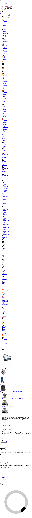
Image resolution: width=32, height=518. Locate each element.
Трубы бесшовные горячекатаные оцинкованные (5, 204)
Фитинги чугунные (4, 69)
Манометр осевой (5, 146)
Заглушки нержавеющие (5, 57)
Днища (5, 50)
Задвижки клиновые (4, 97)
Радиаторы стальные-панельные (4, 336)
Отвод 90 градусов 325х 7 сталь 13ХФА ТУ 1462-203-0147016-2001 (9, 414)
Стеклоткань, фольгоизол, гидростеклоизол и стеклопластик (5, 283)
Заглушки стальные (4, 60)
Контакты (3, 4)
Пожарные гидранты (4, 135)
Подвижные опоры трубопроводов (5, 254)
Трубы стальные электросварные (5, 186)
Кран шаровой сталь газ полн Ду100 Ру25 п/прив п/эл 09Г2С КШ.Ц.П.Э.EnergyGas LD (12, 398)
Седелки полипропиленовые (6, 228)
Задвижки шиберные (4, 99)
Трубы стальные (4, 184)
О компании (3, 2)
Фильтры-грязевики (4, 138)
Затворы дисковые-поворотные (5, 124)
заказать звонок (2, 13)
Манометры (6, 144)
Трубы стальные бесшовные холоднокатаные (5, 189)
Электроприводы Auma (5, 154)
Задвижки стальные (4, 96)
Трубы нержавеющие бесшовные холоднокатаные (5, 212)
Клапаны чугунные (4, 113)
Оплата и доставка (4, 3)
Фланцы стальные (4, 22)
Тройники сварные (4, 46)
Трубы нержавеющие (4, 207)
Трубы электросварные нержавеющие (5, 209)
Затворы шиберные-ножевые (4, 122)
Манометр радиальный (5, 145)
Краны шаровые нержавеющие (5, 84)
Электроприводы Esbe (5, 168)
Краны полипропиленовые (6, 229)
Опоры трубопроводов (4, 251)
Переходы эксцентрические (5, 41)
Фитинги (5, 63)
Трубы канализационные (4, 237)
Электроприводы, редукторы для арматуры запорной (4, 150)
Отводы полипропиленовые (6, 221)
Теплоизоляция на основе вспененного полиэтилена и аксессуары (4, 270)
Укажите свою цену (3, 449)
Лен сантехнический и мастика (4, 297)
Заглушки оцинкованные (5, 59)
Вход (2, 5)
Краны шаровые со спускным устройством (5, 86)
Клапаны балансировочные (5, 109)
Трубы (5, 181)
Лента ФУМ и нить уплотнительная (5, 301)
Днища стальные (5, 51)
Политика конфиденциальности (6, 478)
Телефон (1, 450)
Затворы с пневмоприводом (5, 127)
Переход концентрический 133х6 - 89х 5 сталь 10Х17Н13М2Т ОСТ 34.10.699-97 (11, 391)
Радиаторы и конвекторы (5, 330)
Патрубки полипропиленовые (6, 232)
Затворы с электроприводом (5, 125)
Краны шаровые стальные (5, 81)
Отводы (5, 29)
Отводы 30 (4, 36)
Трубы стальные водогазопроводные (6, 187)
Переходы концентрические (5, 39)
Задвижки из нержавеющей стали (5, 101)
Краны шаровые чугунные (5, 83)
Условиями (27, 452)
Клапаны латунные (4, 111)
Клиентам (3, 477)
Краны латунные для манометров (5, 88)
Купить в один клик (6, 441)
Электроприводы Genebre (4, 157)
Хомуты (5, 321)
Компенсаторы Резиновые (4, 248)
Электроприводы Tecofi (4, 179)
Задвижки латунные (4, 94)
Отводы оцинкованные (5, 31)
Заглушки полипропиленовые (6, 231)
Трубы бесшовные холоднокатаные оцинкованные (5, 201)
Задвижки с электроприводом (5, 102)
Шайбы (5, 316)
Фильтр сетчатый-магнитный (4, 141)
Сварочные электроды (4, 327)
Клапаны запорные (4, 107)
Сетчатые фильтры (4, 139)
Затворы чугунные (4, 131)
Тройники (5, 45)
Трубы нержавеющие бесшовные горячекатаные (5, 214)
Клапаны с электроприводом (5, 117)
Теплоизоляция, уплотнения (4, 265)
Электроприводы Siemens (4, 172)
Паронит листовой (4, 294)
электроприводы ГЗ (4, 165)
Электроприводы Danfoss (4, 161)
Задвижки (5, 92)
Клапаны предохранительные (6, 110)
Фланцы (5, 21)
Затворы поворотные (5, 129)
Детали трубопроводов (4, 18)
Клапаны (5, 105)
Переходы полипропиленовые (6, 224)
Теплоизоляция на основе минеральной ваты (4, 279)
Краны (5, 79)
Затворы (5, 120)
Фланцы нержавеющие (5, 23)
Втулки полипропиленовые (6, 225)
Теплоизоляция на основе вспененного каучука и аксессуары (5, 275)
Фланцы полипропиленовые (6, 227)
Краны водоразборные (5, 89)
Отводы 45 (4, 35)
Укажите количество (3, 448)
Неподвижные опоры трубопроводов (5, 258)
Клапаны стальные (4, 114)
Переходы (5, 38)
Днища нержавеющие (5, 54)
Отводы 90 (4, 34)
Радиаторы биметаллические (4, 333)
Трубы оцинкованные (4, 195)
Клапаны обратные (4, 106)
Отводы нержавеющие (5, 32)
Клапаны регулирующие (5, 116)
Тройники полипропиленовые (6, 223)
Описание (3, 416)
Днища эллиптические (5, 52)
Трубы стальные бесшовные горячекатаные (5, 191)
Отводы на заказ (5, 33)
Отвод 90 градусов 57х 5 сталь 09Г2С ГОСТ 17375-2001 (7, 406)
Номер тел (2, 483)
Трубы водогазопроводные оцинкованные (6, 199)
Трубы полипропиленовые (4, 218)
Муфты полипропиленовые (6, 220)
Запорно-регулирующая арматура (4, 76)
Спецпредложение (4, 340)
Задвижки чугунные (4, 93)
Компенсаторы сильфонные (4, 244)
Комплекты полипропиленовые (6, 234)
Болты (5, 311)
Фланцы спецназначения (5, 26)
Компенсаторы (4, 240)
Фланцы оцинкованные (5, 25)
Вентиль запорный (4, 134)
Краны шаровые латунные (5, 80)
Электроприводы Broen (5, 175)
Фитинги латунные (4, 72)
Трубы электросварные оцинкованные (5, 197)
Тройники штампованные (5, 48)
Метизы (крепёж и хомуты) (4, 308)
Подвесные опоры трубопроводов (5, 261)
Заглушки (5, 56)
